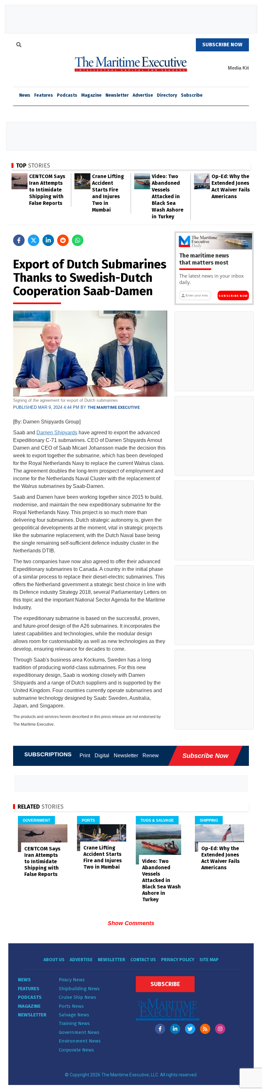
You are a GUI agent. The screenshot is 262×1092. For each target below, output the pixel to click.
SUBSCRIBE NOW (222, 44)
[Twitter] (190, 1029)
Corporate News (76, 1050)
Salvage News (74, 1015)
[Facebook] (160, 1029)
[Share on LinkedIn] (48, 240)
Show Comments (131, 923)
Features (43, 95)
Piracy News (72, 980)
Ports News (71, 1006)
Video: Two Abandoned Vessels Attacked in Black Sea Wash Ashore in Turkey (167, 196)
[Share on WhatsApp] (77, 240)
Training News (74, 1023)
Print (85, 755)
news (24, 95)
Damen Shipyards (56, 432)
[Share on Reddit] (63, 240)
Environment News (80, 1041)
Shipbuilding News (79, 988)
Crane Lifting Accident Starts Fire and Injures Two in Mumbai (102, 857)
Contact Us (143, 959)
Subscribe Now (233, 296)
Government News (79, 1032)
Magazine (91, 95)
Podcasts (67, 95)
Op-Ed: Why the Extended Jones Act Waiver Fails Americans (220, 858)
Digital (102, 755)
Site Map (209, 959)
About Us (54, 959)
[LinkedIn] (175, 1029)
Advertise (143, 95)
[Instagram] (220, 1029)
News (24, 980)
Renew (151, 755)
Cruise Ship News (77, 997)
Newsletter (117, 95)
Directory (167, 95)
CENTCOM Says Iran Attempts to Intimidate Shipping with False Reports (47, 189)
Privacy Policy (177, 959)
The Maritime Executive (114, 407)
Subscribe (192, 95)
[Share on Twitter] (33, 240)
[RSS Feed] (205, 1029)
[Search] (19, 45)
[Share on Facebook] (19, 240)
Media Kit (238, 68)
